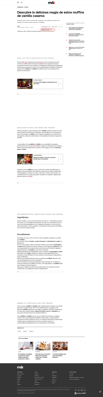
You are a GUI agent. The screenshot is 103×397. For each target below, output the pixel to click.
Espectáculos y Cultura (39, 377)
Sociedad (36, 373)
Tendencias (20, 7)
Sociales (19, 384)
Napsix (18, 26)
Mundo (18, 379)
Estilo (18, 381)
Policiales (19, 377)
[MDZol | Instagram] (79, 390)
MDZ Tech (54, 381)
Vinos (18, 382)
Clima (53, 374)
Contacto (71, 375)
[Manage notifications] (100, 392)
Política (36, 372)
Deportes (36, 375)
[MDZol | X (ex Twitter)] (85, 390)
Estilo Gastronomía (38, 379)
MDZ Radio (54, 377)
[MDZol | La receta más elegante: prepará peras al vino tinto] (60, 83)
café (34, 146)
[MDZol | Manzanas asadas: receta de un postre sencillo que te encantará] (60, 159)
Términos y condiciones (74, 379)
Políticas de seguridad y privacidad (76, 377)
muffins (25, 331)
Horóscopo (54, 375)
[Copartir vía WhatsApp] (59, 26)
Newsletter (37, 384)
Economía (19, 375)
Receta (19, 331)
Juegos (53, 379)
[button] (18, 2)
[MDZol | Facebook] (76, 390)
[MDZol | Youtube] (82, 390)
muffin (26, 63)
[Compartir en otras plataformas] (62, 26)
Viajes (36, 380)
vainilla (31, 331)
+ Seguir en (53, 26)
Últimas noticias (20, 374)
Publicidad (71, 374)
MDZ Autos (37, 382)
